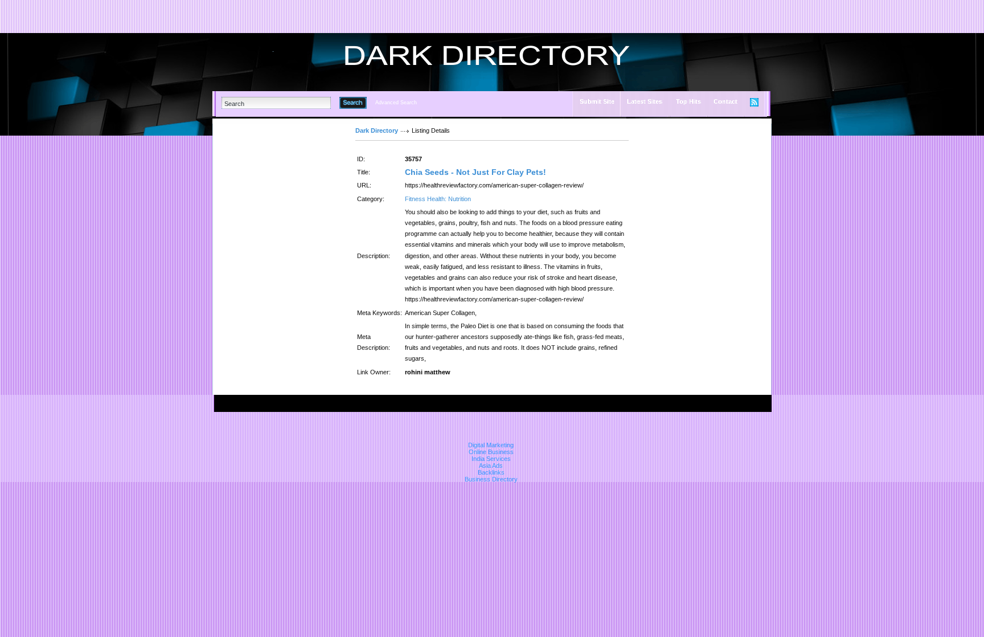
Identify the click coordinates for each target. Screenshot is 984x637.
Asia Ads (491, 465)
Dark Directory (376, 130)
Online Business (491, 451)
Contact (725, 101)
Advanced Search (396, 102)
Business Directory (491, 479)
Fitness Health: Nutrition (438, 198)
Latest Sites (644, 101)
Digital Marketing (491, 445)
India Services (491, 458)
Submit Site (597, 101)
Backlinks (491, 472)
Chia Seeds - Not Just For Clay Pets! (475, 172)
